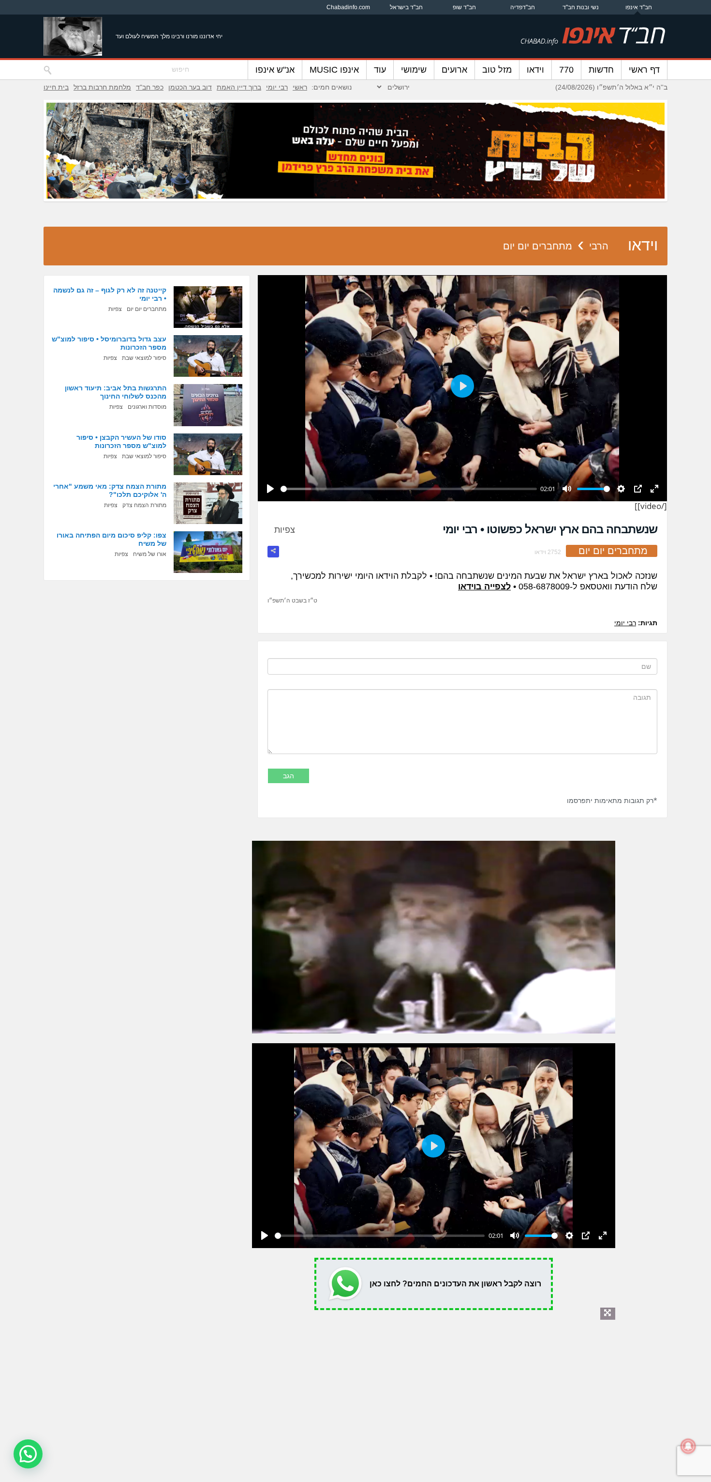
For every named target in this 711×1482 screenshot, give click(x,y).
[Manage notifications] (688, 1446)
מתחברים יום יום (537, 246)
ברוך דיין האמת (239, 87)
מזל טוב (497, 70)
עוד (380, 70)
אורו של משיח (149, 554)
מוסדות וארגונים (147, 406)
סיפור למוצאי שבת (144, 358)
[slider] (409, 489)
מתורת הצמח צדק (144, 505)
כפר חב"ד (149, 87)
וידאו (535, 70)
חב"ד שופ (464, 7)
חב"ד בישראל (406, 7)
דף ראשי (644, 70)
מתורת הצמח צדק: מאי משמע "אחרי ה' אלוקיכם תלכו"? (109, 490)
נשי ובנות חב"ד (581, 7)
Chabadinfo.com (348, 7)
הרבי (598, 246)
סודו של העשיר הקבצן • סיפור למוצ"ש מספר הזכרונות (121, 441)
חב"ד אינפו (638, 7)
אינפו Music (334, 70)
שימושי (414, 70)
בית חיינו (56, 87)
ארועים (454, 70)
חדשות (601, 70)
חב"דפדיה (522, 7)
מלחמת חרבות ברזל (102, 87)
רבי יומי (277, 87)
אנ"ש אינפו (275, 70)
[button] (28, 1453)
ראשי (300, 87)
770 (566, 70)
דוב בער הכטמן (190, 87)
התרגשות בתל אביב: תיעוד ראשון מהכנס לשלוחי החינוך (115, 392)
